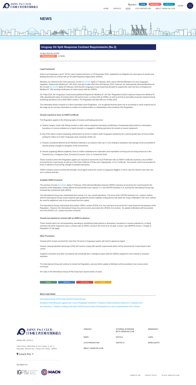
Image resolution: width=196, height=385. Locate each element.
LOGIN (180, 5)
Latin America (85, 282)
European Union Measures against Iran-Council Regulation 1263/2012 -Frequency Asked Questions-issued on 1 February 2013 (91, 303)
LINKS (150, 337)
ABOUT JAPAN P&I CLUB (165, 8)
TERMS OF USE (135, 375)
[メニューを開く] (190, 6)
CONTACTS (169, 4)
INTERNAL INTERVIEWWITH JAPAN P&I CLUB (125, 330)
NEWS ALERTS (154, 342)
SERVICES (117, 8)
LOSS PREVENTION (143, 8)
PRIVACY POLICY (151, 375)
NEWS (128, 8)
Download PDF (48, 56)
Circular (102, 282)
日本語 (143, 4)
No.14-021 (86, 82)
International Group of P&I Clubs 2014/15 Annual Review (63, 299)
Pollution (48, 282)
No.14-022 (54, 87)
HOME (106, 8)
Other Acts (67, 282)
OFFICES (119, 337)
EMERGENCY (155, 4)
